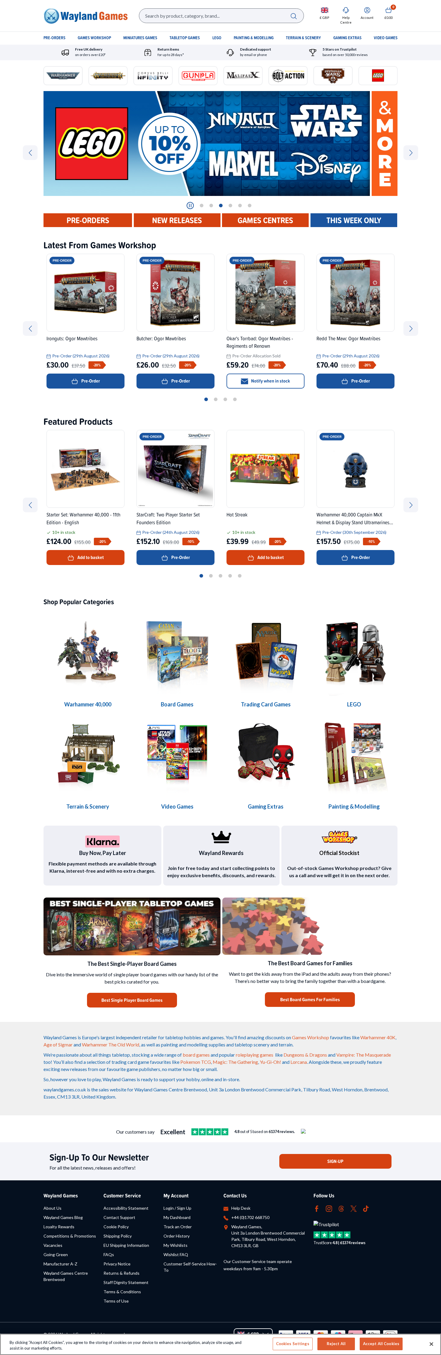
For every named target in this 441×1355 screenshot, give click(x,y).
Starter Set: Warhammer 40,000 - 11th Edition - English (83, 518)
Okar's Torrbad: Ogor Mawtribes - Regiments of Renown (259, 342)
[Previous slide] (30, 152)
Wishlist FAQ (176, 1254)
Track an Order (178, 1226)
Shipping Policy (118, 1235)
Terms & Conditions (122, 1291)
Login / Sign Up (177, 1208)
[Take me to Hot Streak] (265, 468)
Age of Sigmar (58, 1044)
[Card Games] (265, 652)
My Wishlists (176, 1245)
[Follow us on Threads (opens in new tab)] (341, 1208)
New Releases (177, 220)
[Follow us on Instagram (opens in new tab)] (329, 1208)
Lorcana (298, 1062)
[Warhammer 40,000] (177, 652)
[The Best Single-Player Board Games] (132, 926)
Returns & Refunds (122, 1273)
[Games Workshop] (87, 652)
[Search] (293, 15)
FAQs (109, 1254)
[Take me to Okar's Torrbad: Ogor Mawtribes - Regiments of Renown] (265, 292)
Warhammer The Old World (110, 1044)
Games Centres (265, 220)
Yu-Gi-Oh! (270, 1062)
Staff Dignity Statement (126, 1282)
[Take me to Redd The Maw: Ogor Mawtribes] (355, 292)
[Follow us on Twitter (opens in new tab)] (353, 1208)
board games (196, 1055)
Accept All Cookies (381, 1343)
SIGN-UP (335, 1161)
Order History (177, 1235)
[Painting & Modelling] (354, 755)
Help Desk (240, 1208)
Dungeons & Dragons (305, 1055)
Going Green (56, 1254)
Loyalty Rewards (59, 1226)
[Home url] (86, 16)
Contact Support (119, 1217)
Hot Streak (237, 514)
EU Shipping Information (126, 1245)
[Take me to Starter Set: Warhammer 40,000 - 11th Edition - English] (85, 468)
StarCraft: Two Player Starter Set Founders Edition (168, 518)
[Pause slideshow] (190, 205)
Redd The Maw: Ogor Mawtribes (348, 338)
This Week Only (353, 220)
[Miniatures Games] (177, 755)
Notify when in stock (270, 380)
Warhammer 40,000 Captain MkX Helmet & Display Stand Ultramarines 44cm (352, 518)
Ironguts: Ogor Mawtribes (72, 338)
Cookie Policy (116, 1226)
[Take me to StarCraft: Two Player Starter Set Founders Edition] (175, 468)
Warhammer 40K (377, 1037)
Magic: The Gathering (235, 1062)
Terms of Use (116, 1300)
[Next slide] (411, 152)
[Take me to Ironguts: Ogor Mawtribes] (85, 292)
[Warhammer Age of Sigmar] (265, 755)
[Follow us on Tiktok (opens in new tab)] (366, 1208)
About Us (53, 1208)
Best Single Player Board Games (132, 1000)
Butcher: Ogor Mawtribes (161, 338)
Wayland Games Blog (63, 1217)
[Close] (431, 1344)
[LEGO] (354, 652)
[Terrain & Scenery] (87, 755)
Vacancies (53, 1245)
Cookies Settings (292, 1343)
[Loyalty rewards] (221, 837)
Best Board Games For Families (310, 999)
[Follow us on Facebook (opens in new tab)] (317, 1208)
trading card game (130, 1062)
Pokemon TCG (195, 1062)
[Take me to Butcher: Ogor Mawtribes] (175, 292)
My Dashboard (177, 1217)
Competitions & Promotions (70, 1235)
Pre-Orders (88, 220)
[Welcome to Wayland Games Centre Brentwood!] (310, 926)
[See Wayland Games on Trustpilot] (209, 1131)
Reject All (336, 1343)
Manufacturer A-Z (60, 1263)
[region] (220, 1344)
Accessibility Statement (126, 1208)
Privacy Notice (117, 1263)
